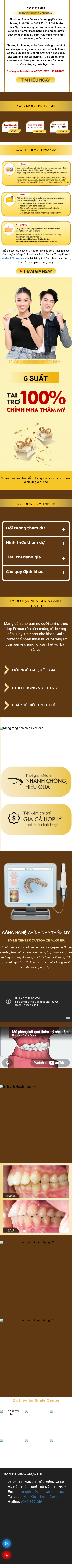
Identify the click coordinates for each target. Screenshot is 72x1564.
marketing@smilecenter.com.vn (43, 1491)
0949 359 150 (31, 1501)
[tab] (36, 529)
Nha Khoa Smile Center (41, 1496)
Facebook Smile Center (14, 258)
